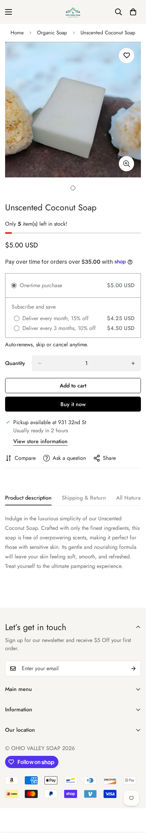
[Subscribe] (133, 668)
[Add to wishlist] (126, 55)
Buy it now (73, 404)
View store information (40, 441)
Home (17, 32)
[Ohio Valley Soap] (73, 12)
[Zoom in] (126, 163)
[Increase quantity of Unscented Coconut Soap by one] (133, 363)
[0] (133, 12)
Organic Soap (52, 32)
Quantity (15, 363)
